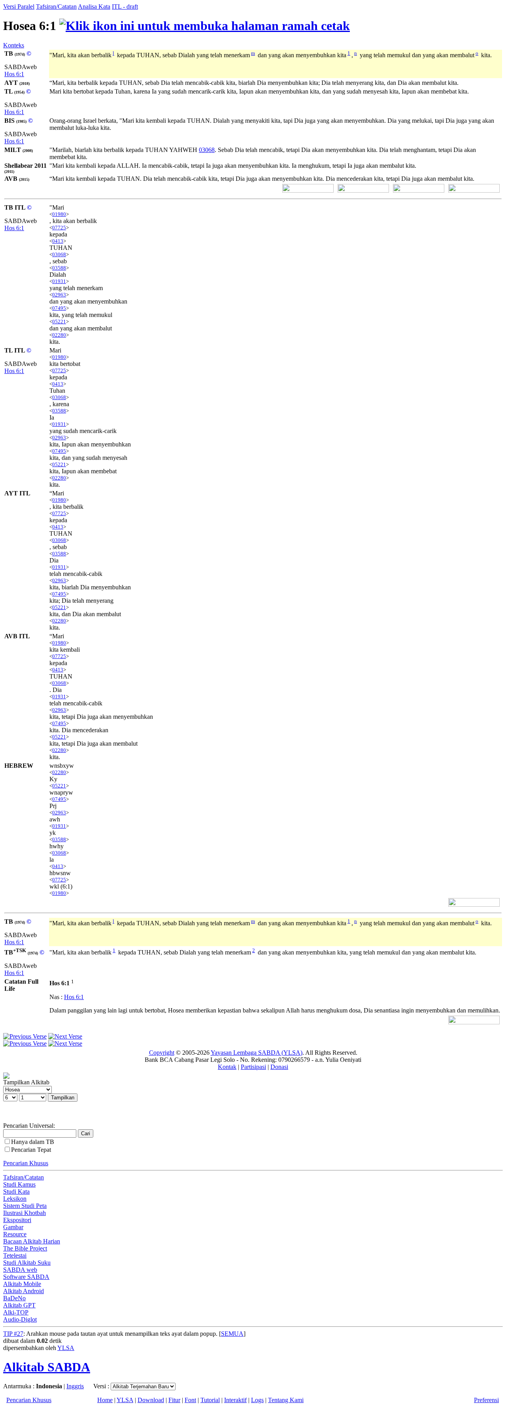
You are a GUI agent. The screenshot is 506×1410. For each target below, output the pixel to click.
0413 (57, 241)
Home (105, 1400)
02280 (59, 335)
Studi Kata (16, 1191)
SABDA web (20, 1269)
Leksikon (14, 1198)
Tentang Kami (286, 1400)
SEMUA (232, 1333)
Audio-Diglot (20, 1319)
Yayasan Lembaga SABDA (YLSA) (256, 1052)
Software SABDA (26, 1276)
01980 (59, 214)
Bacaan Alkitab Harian (31, 1241)
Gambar (13, 1227)
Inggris (75, 1386)
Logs (257, 1400)
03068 (207, 149)
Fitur (174, 1400)
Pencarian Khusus (25, 1163)
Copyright (161, 1052)
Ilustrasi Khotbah (24, 1212)
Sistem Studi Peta (25, 1205)
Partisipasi (253, 1066)
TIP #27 (13, 1333)
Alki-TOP (15, 1312)
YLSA (65, 1347)
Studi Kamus (19, 1184)
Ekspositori (17, 1220)
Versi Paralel (18, 6)
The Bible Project (25, 1248)
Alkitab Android (23, 1291)
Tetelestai (14, 1255)
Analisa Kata (94, 6)
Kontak (227, 1066)
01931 (59, 281)
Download (151, 1400)
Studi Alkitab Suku (27, 1262)
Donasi (279, 1066)
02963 (59, 295)
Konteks (13, 45)
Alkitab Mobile (22, 1284)
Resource (14, 1234)
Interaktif (235, 1400)
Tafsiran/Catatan (56, 6)
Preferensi (486, 1400)
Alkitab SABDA (46, 1367)
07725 (59, 228)
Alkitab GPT (19, 1305)
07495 (59, 308)
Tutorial (210, 1400)
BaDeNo (14, 1298)
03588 (59, 268)
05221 (59, 321)
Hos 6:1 (14, 74)
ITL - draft (125, 6)
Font (190, 1400)
